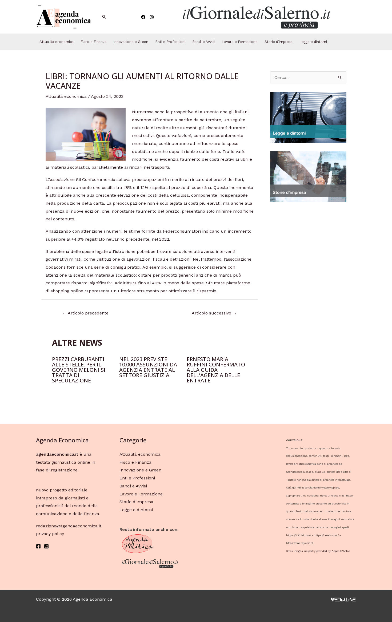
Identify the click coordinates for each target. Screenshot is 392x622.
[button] (256, 17)
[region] (256, 17)
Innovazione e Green (130, 42)
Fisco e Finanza (93, 42)
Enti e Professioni (170, 42)
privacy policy (50, 533)
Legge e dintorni (313, 42)
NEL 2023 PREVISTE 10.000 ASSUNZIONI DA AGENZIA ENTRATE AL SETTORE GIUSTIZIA (148, 367)
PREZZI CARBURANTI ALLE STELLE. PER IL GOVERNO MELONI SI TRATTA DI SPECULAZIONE (78, 370)
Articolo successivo (214, 313)
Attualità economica (56, 42)
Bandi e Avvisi (203, 42)
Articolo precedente (85, 313)
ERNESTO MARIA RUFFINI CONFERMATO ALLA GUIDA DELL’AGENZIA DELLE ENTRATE (216, 370)
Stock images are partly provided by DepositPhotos (318, 551)
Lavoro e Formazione (240, 42)
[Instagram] (152, 17)
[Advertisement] (308, 290)
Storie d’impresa (279, 42)
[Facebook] (143, 17)
